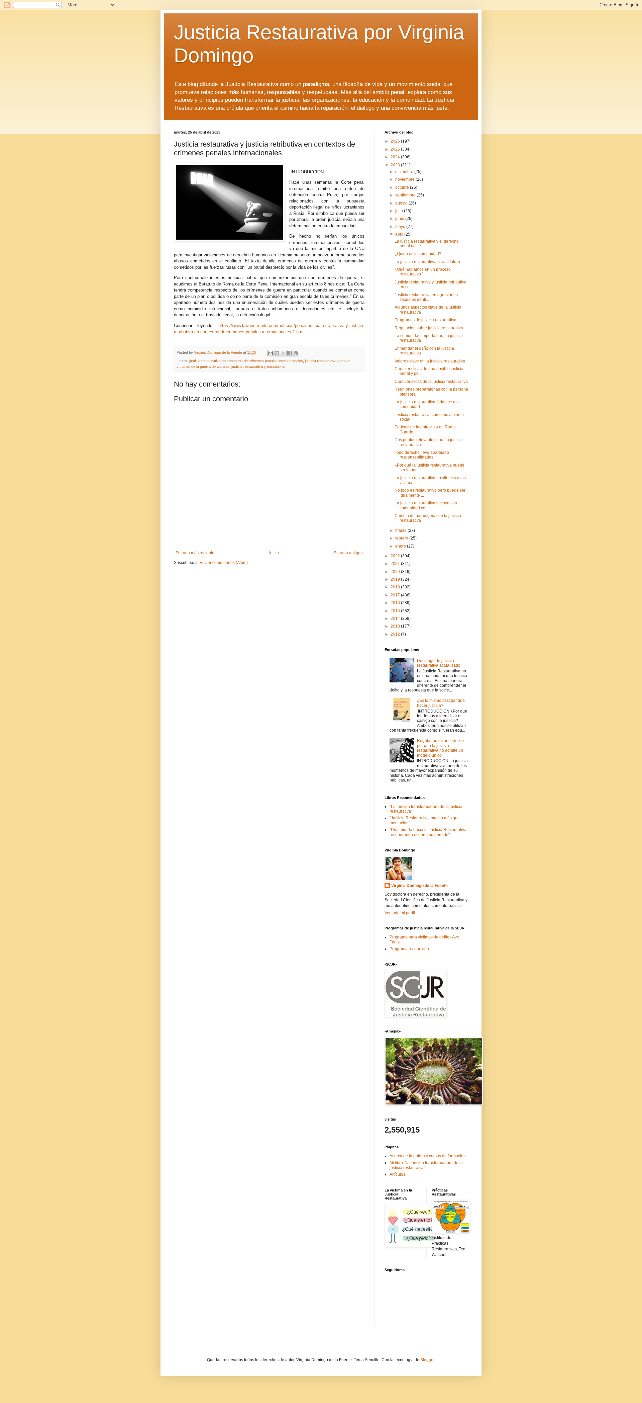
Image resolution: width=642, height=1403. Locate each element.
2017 (396, 595)
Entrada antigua (348, 553)
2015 (396, 610)
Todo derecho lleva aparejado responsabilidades (422, 455)
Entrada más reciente (195, 553)
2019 (396, 579)
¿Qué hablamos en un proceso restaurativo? (423, 271)
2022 (396, 556)
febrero (402, 538)
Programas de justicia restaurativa (425, 320)
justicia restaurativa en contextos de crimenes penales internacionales (246, 361)
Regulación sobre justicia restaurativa (429, 328)
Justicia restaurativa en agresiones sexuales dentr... (426, 297)
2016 (396, 602)
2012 (396, 634)
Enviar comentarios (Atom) (224, 562)
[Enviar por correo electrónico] (270, 353)
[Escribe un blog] (277, 353)
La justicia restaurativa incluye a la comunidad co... (426, 505)
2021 (396, 563)
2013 (396, 626)
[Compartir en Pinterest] (296, 353)
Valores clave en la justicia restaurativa (430, 361)
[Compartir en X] (283, 353)
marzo (401, 530)
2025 (396, 149)
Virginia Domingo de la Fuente (419, 885)
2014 (396, 618)
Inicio (274, 553)
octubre (402, 187)
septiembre (406, 195)
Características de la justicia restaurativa (431, 381)
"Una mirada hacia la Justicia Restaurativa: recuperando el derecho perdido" (428, 832)
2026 (396, 141)
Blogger (427, 1359)
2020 (396, 571)
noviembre (405, 179)
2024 (396, 157)
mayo (400, 226)
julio (399, 211)
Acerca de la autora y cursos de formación (428, 1156)
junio (400, 218)
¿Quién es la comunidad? (418, 253)
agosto (402, 203)
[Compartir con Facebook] (289, 353)
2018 (396, 587)
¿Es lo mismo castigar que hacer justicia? (441, 703)
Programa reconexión (409, 948)
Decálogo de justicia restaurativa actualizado (438, 663)
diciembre (404, 171)
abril (399, 234)
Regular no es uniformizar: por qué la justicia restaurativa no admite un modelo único (441, 747)
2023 (396, 165)
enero (401, 546)
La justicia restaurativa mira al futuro (427, 261)
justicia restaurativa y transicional (258, 366)
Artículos (397, 1174)
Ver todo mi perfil (400, 913)
